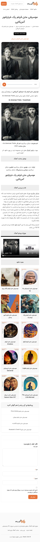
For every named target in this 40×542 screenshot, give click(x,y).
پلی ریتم (22, 530)
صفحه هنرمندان (23, 9)
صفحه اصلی (35, 26)
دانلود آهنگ (33, 9)
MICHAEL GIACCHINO (20, 34)
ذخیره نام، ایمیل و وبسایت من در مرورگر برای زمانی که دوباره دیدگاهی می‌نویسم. (22, 491)
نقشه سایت (29, 530)
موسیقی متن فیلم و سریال (23, 26)
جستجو (4, 4)
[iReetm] (32, 3)
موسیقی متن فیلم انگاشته (20, 423)
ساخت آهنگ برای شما (13, 530)
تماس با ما (6, 9)
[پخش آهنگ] (4, 84)
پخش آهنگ (14, 9)
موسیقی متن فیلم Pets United (20, 411)
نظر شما (35, 447)
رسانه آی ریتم (6, 91)
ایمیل (35, 478)
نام (36, 470)
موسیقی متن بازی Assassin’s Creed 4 (20, 429)
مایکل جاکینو (35, 193)
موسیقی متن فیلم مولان (20, 417)
